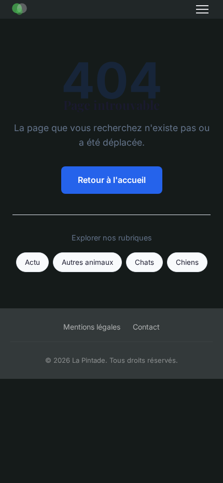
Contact (146, 326)
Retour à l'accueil (112, 180)
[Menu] (202, 9)
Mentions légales (91, 326)
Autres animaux (87, 262)
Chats (144, 262)
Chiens (187, 262)
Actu (32, 262)
